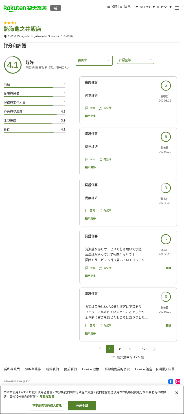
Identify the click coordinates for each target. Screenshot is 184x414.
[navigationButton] (100, 349)
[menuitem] (123, 7)
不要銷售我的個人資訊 (47, 405)
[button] (25, 8)
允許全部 (82, 405)
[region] (92, 399)
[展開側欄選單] (176, 7)
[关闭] (177, 393)
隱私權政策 (47, 396)
